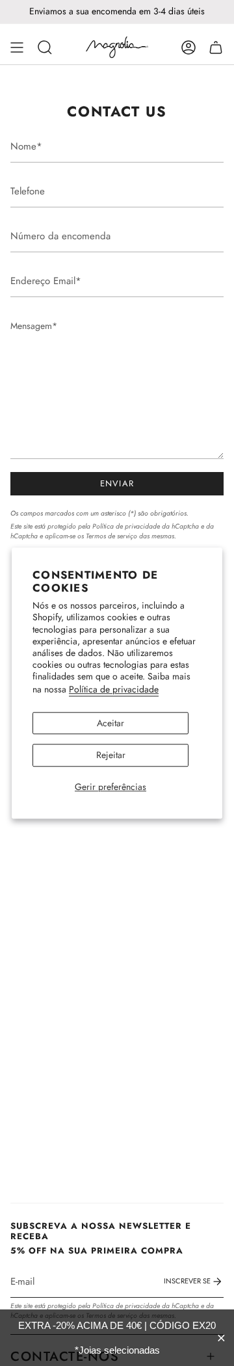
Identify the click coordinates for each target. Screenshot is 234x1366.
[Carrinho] (215, 47)
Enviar (117, 483)
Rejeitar (110, 755)
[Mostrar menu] (17, 47)
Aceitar (110, 722)
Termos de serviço (111, 536)
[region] (117, 1337)
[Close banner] (221, 1338)
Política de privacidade (114, 689)
